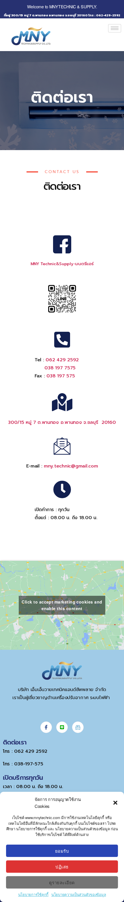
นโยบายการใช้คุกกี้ (33, 894)
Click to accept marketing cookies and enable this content (62, 605)
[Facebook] (46, 727)
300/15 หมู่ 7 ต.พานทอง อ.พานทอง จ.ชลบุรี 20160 (62, 422)
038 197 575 (60, 376)
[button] (115, 803)
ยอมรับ (62, 851)
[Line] (62, 727)
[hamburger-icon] (114, 28)
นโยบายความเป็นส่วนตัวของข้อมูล (78, 894)
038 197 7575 (60, 367)
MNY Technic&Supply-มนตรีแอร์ (62, 264)
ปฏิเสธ (62, 867)
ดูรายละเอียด (62, 882)
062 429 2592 (62, 359)
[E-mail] (78, 727)
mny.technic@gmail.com (71, 466)
